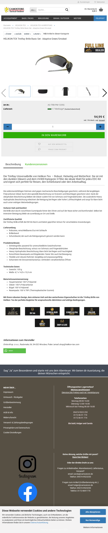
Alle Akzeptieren (93, 512)
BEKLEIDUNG (43, 18)
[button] (104, 93)
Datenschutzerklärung (39, 522)
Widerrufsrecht (9, 417)
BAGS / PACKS (27, 18)
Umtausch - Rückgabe (12, 397)
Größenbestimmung (12, 402)
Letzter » (37, 34)
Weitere (77, 18)
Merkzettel (100, 2)
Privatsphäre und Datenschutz (16, 428)
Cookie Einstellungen (12, 432)
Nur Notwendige (93, 520)
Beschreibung (13, 164)
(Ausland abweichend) (72, 109)
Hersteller (7, 407)
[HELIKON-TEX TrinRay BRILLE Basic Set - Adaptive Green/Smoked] (54, 64)
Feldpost (100, 18)
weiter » (27, 34)
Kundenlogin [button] (84, 2)
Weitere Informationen (93, 527)
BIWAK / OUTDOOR (61, 18)
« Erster (8, 34)
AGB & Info (8, 412)
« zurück (17, 34)
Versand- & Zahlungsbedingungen (18, 422)
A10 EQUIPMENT (10, 18)
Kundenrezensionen (36, 164)
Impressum (8, 392)
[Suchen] (66, 9)
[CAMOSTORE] (14, 9)
